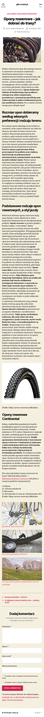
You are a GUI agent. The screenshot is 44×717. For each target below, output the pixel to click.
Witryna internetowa (9, 666)
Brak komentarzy (23, 32)
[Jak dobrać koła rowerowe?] (22, 513)
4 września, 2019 (35, 28)
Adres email (7, 656)
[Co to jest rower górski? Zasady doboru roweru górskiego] (22, 569)
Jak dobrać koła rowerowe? (13, 526)
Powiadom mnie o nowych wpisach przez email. (21, 682)
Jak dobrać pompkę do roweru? (14, 554)
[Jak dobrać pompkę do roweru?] (22, 541)
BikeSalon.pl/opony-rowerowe (15, 479)
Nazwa (5, 646)
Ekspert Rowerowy (17, 28)
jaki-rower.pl (22, 4)
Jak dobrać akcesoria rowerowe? (22, 14)
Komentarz (6, 627)
